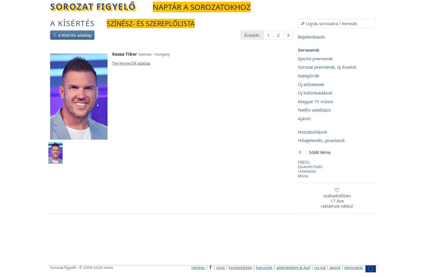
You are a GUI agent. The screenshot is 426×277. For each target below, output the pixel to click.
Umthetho (307, 171)
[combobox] (337, 23)
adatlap (75, 35)
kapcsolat (264, 267)
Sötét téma (319, 152)
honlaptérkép (240, 267)
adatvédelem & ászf (293, 267)
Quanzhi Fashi (310, 166)
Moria (303, 175)
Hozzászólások (312, 132)
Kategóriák (308, 76)
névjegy (198, 267)
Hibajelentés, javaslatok (321, 140)
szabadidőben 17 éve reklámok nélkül (337, 201)
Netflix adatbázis (314, 110)
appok (335, 267)
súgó (220, 267)
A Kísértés (72, 23)
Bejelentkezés (311, 37)
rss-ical (320, 267)
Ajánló (304, 118)
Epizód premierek (315, 58)
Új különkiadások (315, 93)
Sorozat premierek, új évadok (327, 67)
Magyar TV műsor (316, 101)
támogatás (353, 267)
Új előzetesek (311, 84)
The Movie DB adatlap (131, 63)
